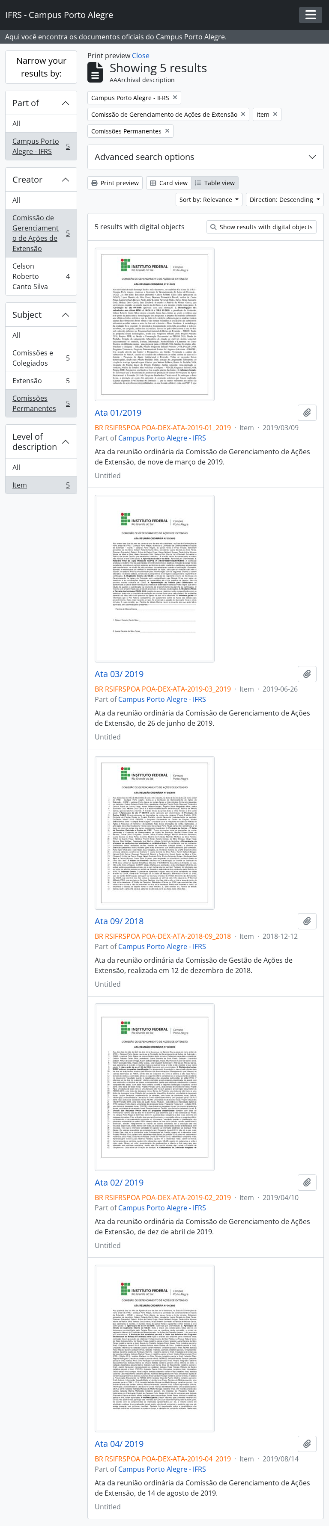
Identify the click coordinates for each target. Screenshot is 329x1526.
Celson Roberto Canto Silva (41, 276)
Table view (219, 183)
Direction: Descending (282, 199)
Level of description (34, 441)
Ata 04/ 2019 (119, 1444)
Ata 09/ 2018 (119, 921)
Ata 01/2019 (118, 413)
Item (41, 487)
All (16, 123)
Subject (27, 314)
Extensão (41, 383)
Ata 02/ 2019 (119, 1182)
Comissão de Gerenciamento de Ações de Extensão (41, 233)
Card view (173, 183)
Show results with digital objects (265, 227)
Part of (25, 103)
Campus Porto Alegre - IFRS (41, 146)
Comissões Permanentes (41, 403)
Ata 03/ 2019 (119, 674)
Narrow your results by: (41, 67)
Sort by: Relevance (206, 199)
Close (141, 55)
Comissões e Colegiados (41, 358)
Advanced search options (144, 157)
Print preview (119, 183)
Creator (27, 179)
